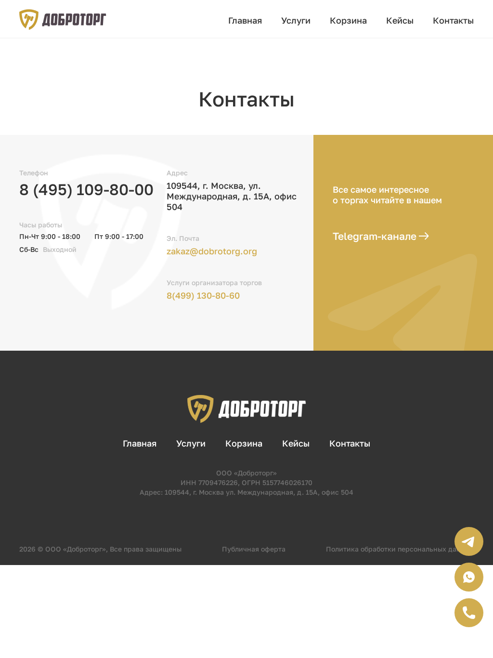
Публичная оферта (253, 549)
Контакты (453, 20)
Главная (245, 20)
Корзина (348, 20)
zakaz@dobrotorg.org (212, 251)
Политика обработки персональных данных (400, 549)
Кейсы (400, 20)
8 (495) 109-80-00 (86, 189)
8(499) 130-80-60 (203, 295)
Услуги (296, 20)
